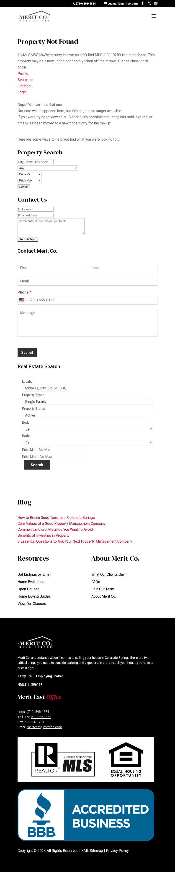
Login (22, 92)
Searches (25, 80)
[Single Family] (87, 401)
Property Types (33, 395)
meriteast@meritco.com (44, 727)
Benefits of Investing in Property (43, 535)
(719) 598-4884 (86, 3)
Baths (26, 436)
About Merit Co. (103, 596)
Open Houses (28, 589)
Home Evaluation (31, 582)
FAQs (95, 582)
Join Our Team (102, 589)
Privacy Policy (117, 850)
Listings (24, 86)
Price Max (29, 457)
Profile (23, 73)
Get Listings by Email (34, 574)
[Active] (87, 415)
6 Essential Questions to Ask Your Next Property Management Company (75, 541)
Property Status (33, 408)
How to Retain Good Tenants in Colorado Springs (56, 517)
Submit (27, 352)
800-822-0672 (41, 717)
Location (28, 381)
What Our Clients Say (108, 574)
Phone (24, 292)
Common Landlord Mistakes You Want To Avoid (55, 529)
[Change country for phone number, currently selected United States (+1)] (23, 300)
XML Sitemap (92, 850)
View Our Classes (32, 603)
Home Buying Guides (34, 596)
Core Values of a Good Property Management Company (62, 523)
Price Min (28, 450)
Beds (25, 422)
